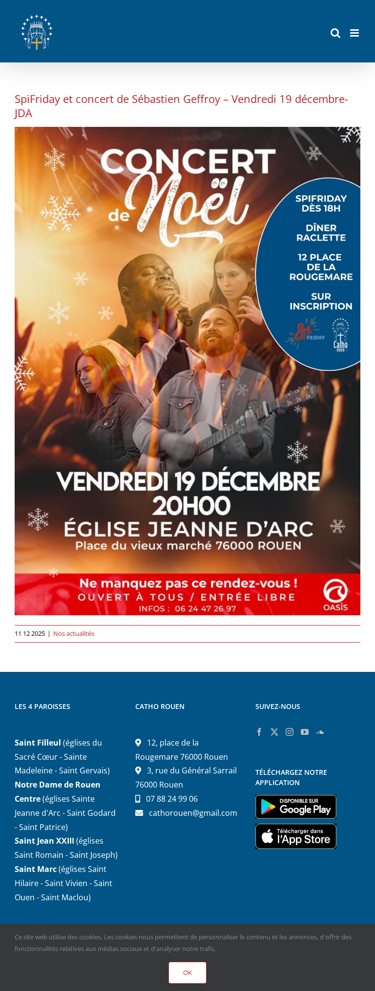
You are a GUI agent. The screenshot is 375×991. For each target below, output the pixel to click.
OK (187, 972)
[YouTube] (305, 732)
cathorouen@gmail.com (193, 813)
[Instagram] (289, 732)
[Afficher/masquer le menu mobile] (355, 33)
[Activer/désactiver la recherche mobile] (335, 33)
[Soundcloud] (320, 732)
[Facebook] (259, 732)
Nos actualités (73, 633)
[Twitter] (274, 732)
